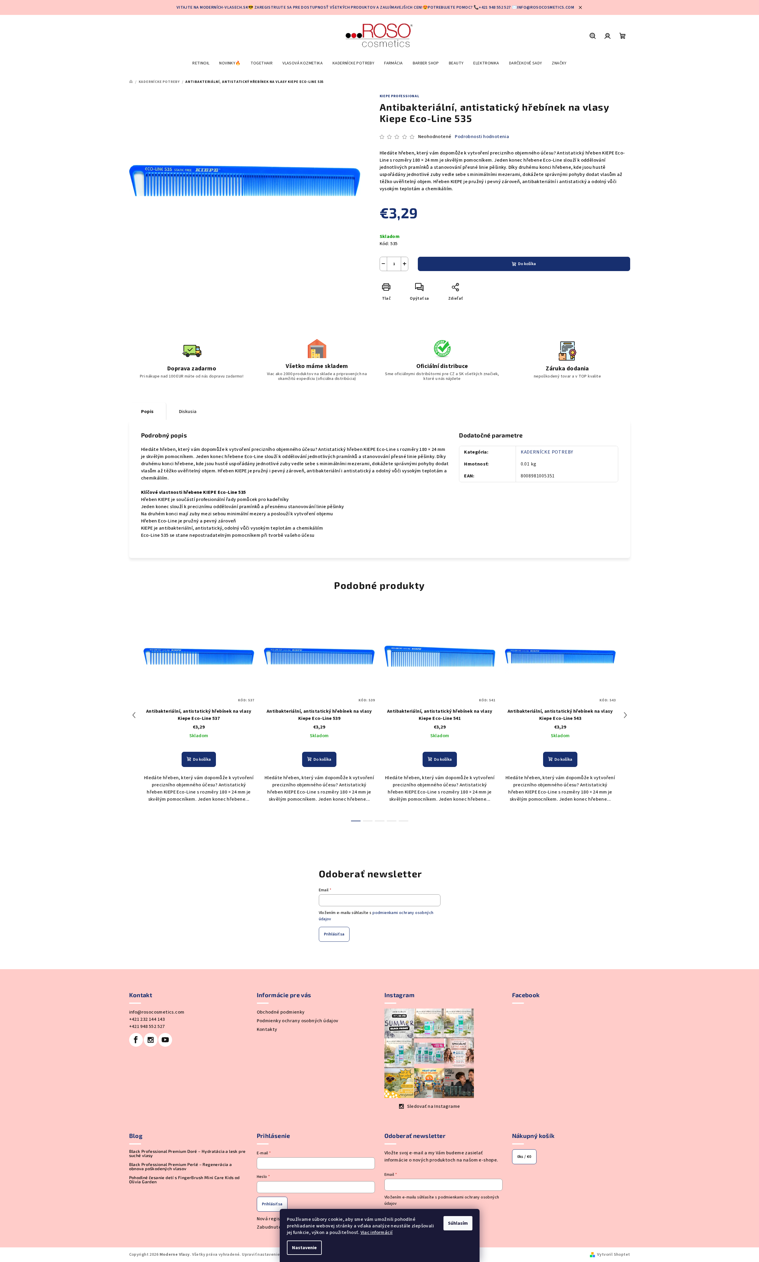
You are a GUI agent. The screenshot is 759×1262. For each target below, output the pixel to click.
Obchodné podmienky (281, 1012)
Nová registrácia (275, 1218)
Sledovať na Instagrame (433, 1106)
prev (134, 715)
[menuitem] (201, 63)
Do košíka (527, 264)
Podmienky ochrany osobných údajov (297, 1020)
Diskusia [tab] (188, 411)
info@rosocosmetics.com (157, 1012)
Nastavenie (304, 1247)
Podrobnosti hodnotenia (482, 136)
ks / (524, 1157)
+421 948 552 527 (147, 1026)
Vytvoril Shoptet (613, 1255)
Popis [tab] (147, 411)
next (625, 715)
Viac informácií (377, 1232)
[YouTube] (165, 1040)
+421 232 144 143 (147, 1019)
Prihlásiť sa (334, 934)
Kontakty (267, 1029)
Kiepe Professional (399, 96)
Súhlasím (458, 1223)
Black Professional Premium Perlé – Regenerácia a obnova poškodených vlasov (180, 1166)
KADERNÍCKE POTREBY (547, 452)
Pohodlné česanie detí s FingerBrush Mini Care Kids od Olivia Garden (184, 1180)
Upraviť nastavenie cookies (269, 1255)
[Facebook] (136, 1040)
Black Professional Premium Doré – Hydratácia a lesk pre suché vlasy (187, 1153)
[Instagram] (150, 1040)
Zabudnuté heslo (275, 1227)
